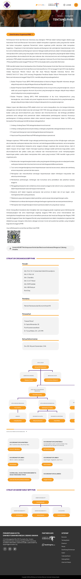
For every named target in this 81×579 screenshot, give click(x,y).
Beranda (60, 16)
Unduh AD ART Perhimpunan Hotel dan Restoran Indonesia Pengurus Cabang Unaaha (39, 248)
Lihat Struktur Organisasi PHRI (20, 34)
